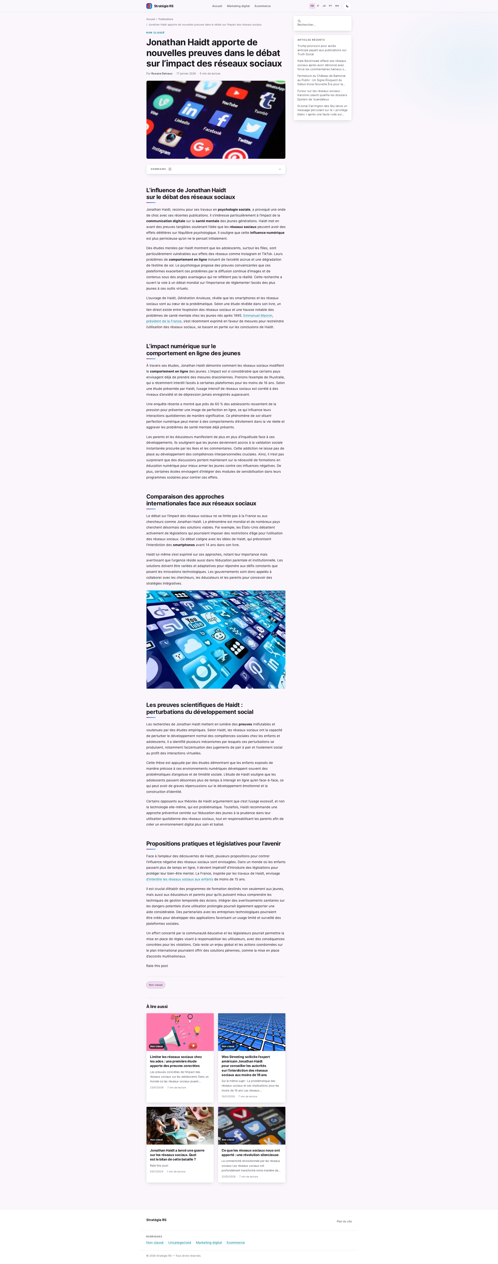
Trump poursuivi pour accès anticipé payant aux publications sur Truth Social (322, 50)
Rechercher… (306, 24)
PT (330, 5)
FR (312, 5)
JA (324, 5)
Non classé (155, 32)
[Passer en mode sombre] (347, 6)
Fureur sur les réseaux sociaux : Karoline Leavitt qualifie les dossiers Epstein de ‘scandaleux (322, 95)
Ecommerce (263, 6)
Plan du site (344, 1221)
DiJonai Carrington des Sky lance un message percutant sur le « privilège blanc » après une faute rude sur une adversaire (322, 110)
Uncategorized (179, 1243)
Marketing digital (238, 6)
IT (318, 5)
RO (337, 5)
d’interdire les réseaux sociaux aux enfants (179, 879)
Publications (166, 19)
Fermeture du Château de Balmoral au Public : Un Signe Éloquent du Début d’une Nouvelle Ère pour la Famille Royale (321, 80)
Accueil (217, 6)
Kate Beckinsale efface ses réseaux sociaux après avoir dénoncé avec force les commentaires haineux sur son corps (322, 65)
